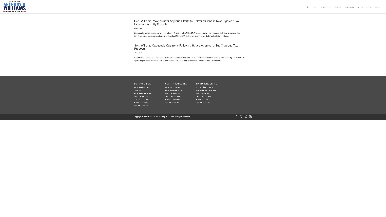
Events (368, 7)
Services (360, 7)
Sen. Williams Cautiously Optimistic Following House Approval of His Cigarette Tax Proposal (186, 46)
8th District (325, 7)
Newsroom (338, 7)
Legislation (349, 7)
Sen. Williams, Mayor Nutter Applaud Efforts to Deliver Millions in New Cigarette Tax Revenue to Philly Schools (186, 22)
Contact (378, 7)
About (315, 7)
